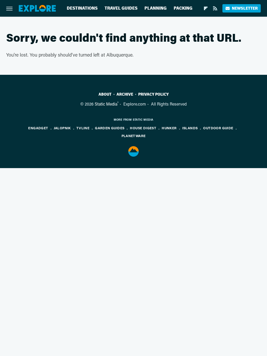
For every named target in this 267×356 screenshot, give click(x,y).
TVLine (82, 128)
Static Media (106, 104)
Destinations (82, 8)
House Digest (143, 128)
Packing (183, 8)
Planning (155, 8)
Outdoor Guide (218, 128)
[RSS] (215, 8)
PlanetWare (134, 135)
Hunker (169, 128)
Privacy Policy (153, 94)
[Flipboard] (206, 8)
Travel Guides (121, 8)
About (105, 94)
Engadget (38, 128)
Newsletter (245, 8)
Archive (125, 94)
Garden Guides (109, 128)
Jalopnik (62, 128)
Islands (190, 128)
